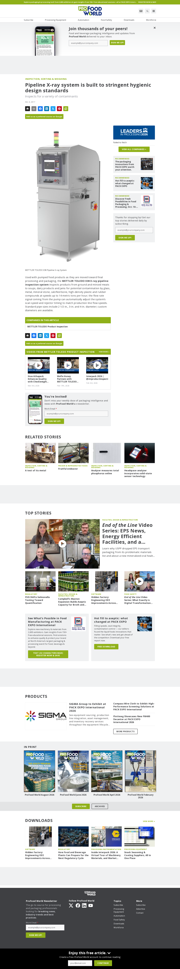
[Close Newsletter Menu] (154, 27)
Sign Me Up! (117, 42)
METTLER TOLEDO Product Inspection (47, 326)
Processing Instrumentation (106, 849)
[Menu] (153, 11)
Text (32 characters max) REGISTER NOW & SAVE (48, 654)
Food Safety (130, 594)
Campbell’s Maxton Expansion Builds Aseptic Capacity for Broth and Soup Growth (72, 601)
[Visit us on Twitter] (71, 905)
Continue (103, 963)
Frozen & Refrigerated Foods (73, 466)
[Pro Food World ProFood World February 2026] (140, 771)
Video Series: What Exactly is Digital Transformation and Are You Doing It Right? (137, 600)
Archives (100, 806)
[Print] (27, 108)
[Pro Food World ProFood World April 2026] (106, 771)
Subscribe (80, 806)
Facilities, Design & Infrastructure (120, 520)
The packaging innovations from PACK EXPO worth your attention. (124, 165)
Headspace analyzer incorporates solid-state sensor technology (138, 473)
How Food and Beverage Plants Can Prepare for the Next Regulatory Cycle (73, 855)
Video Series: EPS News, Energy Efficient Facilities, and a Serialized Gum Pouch (127, 533)
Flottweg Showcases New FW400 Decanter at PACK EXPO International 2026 (131, 719)
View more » (104, 352)
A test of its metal (35, 470)
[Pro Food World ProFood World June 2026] (73, 771)
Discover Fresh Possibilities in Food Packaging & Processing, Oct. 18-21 (125, 203)
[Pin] (59, 108)
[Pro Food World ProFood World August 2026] (39, 771)
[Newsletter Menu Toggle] (140, 11)
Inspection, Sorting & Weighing (46, 78)
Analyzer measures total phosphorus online (105, 472)
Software (96, 594)
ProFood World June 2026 (73, 795)
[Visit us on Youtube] (90, 905)
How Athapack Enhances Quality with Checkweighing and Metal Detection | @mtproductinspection (39, 379)
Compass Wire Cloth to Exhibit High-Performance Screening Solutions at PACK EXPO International (134, 706)
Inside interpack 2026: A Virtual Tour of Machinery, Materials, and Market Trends (106, 855)
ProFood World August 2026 (39, 795)
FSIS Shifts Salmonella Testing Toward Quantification (37, 600)
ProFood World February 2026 (141, 796)
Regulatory (31, 594)
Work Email (50, 409)
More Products (125, 731)
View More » (149, 821)
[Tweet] (53, 108)
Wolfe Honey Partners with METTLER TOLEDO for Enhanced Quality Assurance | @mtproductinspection (68, 379)
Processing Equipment (135, 849)
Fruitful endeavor (68, 468)
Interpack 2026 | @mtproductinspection (97, 377)
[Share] (40, 108)
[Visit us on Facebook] (78, 905)
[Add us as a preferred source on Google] (65, 108)
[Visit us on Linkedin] (84, 905)
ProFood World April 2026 (106, 795)
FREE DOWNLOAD (106, 646)
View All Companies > (134, 149)
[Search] (147, 11)
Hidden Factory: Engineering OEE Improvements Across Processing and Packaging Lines (106, 600)
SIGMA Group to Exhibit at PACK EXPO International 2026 (87, 707)
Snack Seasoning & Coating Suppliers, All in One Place (137, 855)
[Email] (33, 108)
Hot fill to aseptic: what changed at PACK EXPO (125, 183)
